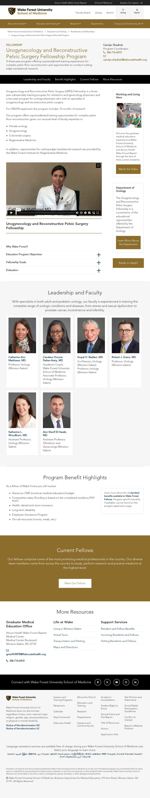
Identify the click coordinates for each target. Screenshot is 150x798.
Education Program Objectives (24, 254)
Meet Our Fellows (75, 583)
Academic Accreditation (108, 698)
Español (10, 754)
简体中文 (32, 754)
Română (120, 754)
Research (74, 23)
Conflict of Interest (130, 718)
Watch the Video (128, 169)
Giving (123, 13)
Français (45, 754)
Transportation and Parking (69, 641)
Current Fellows (89, 79)
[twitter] (107, 682)
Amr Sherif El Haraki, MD (55, 434)
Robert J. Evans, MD (124, 357)
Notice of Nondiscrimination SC (22, 728)
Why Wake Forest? (17, 246)
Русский (129, 754)
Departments (97, 23)
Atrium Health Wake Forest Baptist (70, 2)
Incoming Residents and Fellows (120, 634)
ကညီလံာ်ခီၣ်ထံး (77, 754)
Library (98, 12)
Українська (71, 757)
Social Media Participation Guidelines (131, 708)
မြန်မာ (24, 754)
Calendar (58, 711)
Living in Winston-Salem (67, 628)
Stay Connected (61, 717)
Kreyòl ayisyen (64, 754)
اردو (79, 757)
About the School (16, 23)
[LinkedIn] (135, 682)
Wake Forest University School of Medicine (25, 31)
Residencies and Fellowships (83, 31)
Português (111, 754)
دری (39, 754)
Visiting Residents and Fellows (118, 641)
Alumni (110, 12)
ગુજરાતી (53, 754)
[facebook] (98, 682)
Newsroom (59, 705)
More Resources (112, 79)
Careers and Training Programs (62, 698)
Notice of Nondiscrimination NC (23, 725)
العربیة (18, 754)
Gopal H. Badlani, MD (90, 357)
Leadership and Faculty (37, 79)
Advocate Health (62, 723)
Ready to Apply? (128, 262)
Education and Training (47, 23)
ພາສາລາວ (96, 754)
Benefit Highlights (65, 79)
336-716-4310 (114, 52)
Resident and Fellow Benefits (118, 628)
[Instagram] (126, 682)
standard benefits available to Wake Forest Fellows (121, 496)
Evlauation (12, 270)
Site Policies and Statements (133, 698)
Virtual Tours (60, 634)
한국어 (88, 754)
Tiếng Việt (86, 757)
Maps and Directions (65, 647)
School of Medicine (103, 2)
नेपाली (104, 754)
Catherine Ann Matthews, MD (17, 359)
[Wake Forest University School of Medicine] (30, 11)
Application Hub (109, 734)
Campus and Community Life (127, 23)
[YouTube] (116, 682)
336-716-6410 (17, 660)
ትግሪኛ (62, 757)
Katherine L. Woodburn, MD (17, 434)
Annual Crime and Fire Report (110, 715)
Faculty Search (83, 12)
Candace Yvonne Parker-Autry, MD (53, 359)
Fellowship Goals (16, 262)
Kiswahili (138, 754)
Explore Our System (129, 2)
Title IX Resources (110, 722)
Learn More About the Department (128, 242)
